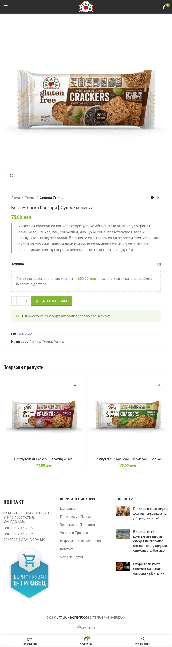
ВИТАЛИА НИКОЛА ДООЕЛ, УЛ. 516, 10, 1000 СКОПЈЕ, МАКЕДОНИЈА (26, 517)
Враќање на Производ (77, 525)
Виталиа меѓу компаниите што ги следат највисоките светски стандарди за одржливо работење (150, 541)
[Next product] (158, 197)
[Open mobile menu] (5, 6)
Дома (15, 198)
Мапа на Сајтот (71, 557)
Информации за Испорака (80, 541)
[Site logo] (86, 6)
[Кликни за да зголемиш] (12, 175)
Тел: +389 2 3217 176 (18, 534)
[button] (75, 385)
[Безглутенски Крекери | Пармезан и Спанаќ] (127, 416)
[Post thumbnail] (123, 514)
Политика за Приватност (79, 517)
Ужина (30, 198)
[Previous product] (147, 197)
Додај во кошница (51, 301)
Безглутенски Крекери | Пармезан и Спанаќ (127, 459)
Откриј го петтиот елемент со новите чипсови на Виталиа (148, 569)
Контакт (66, 549)
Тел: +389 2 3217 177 (18, 528)
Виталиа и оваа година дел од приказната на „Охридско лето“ (150, 513)
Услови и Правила (74, 533)
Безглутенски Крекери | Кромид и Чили (44, 459)
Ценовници (68, 509)
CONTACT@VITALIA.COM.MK (24, 540)
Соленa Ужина (52, 198)
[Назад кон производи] (152, 197)
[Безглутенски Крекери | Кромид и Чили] (44, 416)
